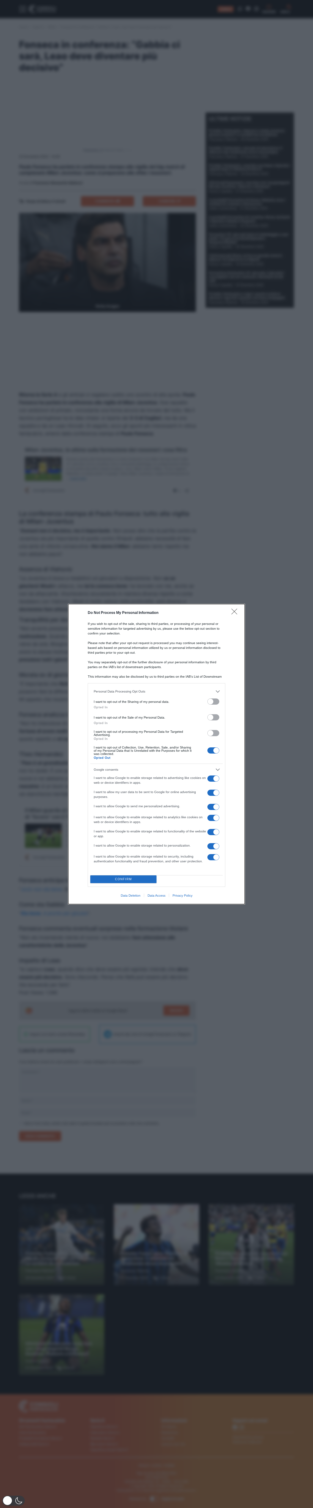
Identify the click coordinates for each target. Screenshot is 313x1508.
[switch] (213, 701)
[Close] (235, 613)
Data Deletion (130, 895)
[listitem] (156, 691)
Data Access (156, 895)
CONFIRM (123, 879)
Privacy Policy (182, 895)
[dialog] (156, 754)
